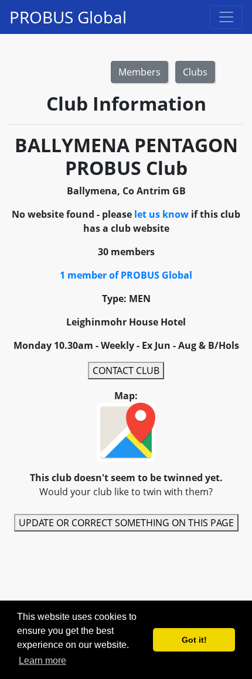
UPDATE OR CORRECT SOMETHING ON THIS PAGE (126, 522)
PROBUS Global (68, 17)
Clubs (195, 72)
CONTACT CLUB (126, 370)
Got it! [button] (194, 639)
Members (139, 72)
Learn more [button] (42, 661)
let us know (161, 214)
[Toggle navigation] (226, 17)
